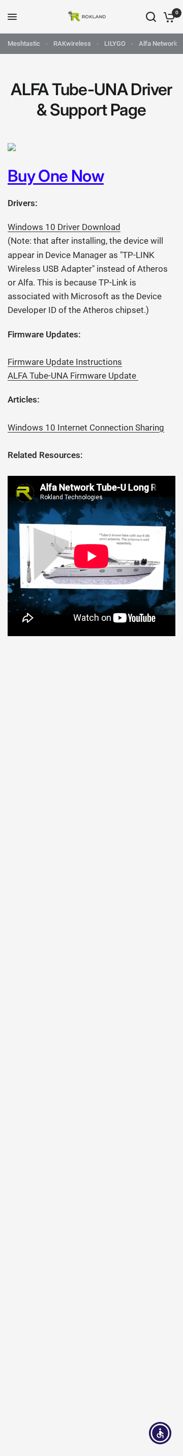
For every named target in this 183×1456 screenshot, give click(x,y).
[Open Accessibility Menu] (160, 1433)
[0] (167, 17)
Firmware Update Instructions (65, 362)
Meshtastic (24, 43)
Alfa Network (158, 43)
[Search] (151, 17)
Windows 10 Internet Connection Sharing (86, 427)
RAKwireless (72, 43)
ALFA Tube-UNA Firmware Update (73, 375)
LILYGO (115, 43)
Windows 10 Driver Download (64, 227)
